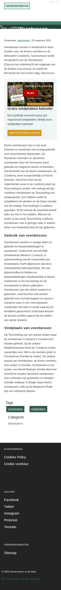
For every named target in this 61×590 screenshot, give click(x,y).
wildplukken (23, 40)
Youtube (10, 527)
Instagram (11, 513)
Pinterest (10, 520)
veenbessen (15, 409)
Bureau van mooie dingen (21, 579)
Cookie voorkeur (16, 464)
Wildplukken (15, 423)
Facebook (11, 500)
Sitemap (10, 553)
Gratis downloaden (24, 133)
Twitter (9, 506)
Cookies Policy (15, 457)
